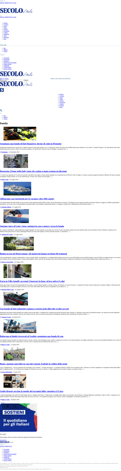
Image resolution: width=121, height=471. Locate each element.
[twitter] (4, 1)
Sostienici (6, 61)
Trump (5, 51)
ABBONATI (8, 3)
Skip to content (4, 78)
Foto (5, 39)
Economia (6, 31)
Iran (5, 48)
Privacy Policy (8, 69)
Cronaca (6, 24)
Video (5, 28)
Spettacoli (6, 34)
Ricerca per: (3, 80)
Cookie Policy (8, 67)
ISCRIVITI (3, 440)
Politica (6, 23)
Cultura (6, 32)
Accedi (14, 3)
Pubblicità (6, 66)
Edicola (2, 3)
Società (6, 29)
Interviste (6, 37)
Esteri (5, 26)
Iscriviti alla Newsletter (10, 62)
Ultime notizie (7, 64)
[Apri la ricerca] (1, 111)
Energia (61, 105)
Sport (5, 36)
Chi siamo (6, 58)
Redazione (6, 59)
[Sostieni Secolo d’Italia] (18, 431)
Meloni (6, 50)
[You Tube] (2, 1)
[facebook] (0, 1)
